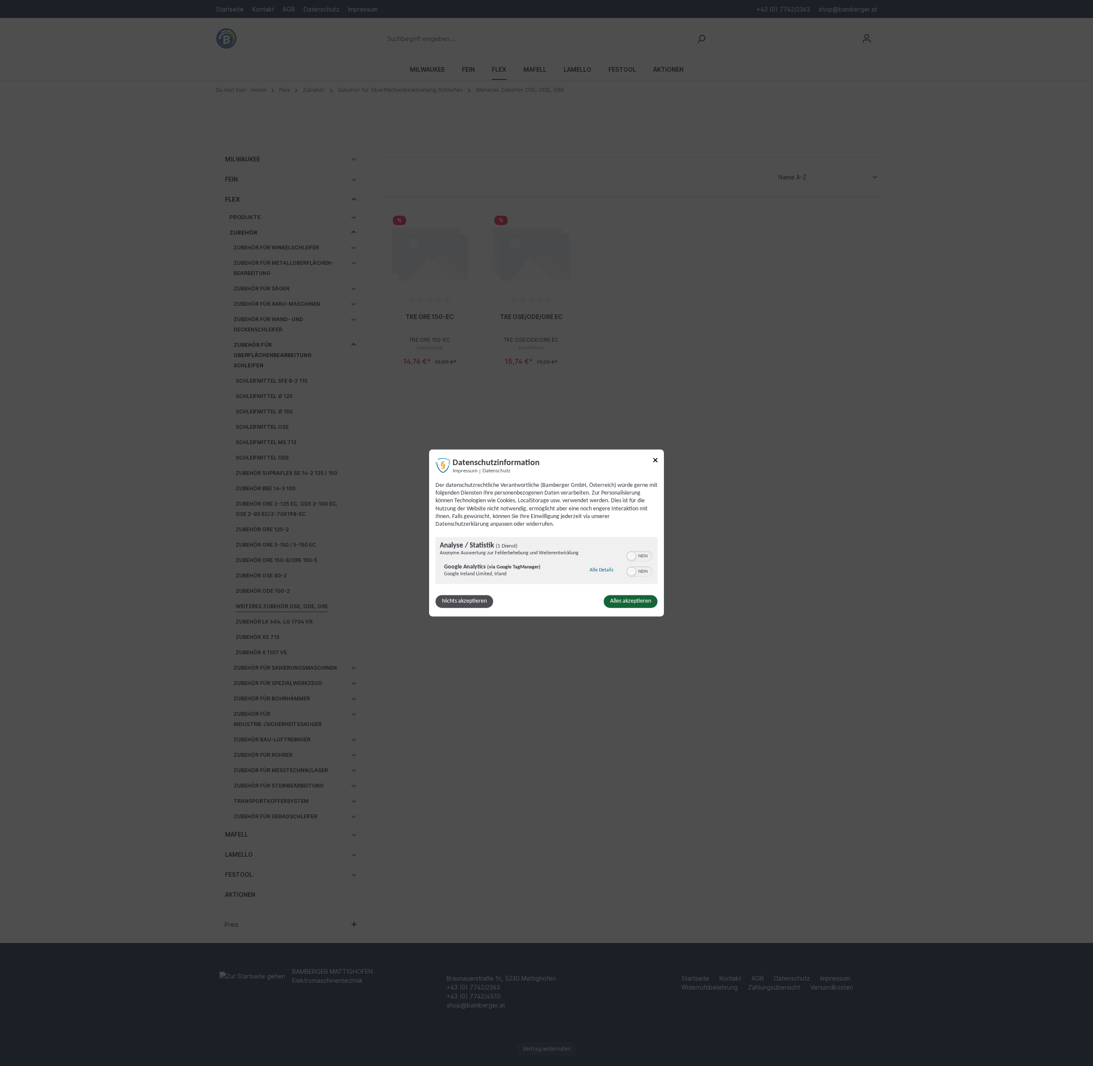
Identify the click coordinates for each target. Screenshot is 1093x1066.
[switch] (639, 556)
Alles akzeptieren (630, 601)
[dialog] (546, 532)
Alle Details (602, 570)
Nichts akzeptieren (464, 601)
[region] (546, 561)
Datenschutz (496, 471)
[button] (631, 556)
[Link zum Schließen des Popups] (655, 461)
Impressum (465, 471)
